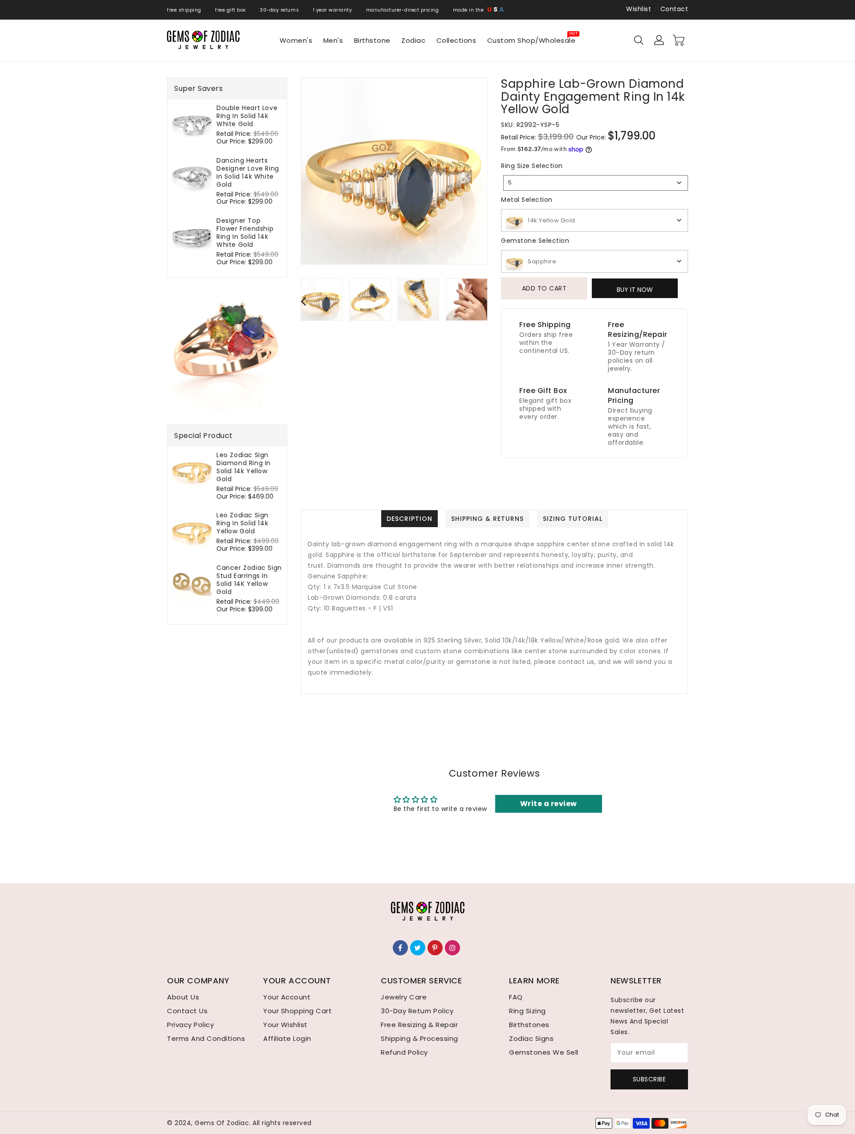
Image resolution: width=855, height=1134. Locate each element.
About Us (183, 997)
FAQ (516, 997)
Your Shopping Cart (297, 1010)
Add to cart (544, 288)
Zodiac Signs (531, 1038)
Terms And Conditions (206, 1038)
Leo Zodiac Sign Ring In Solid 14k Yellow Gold (242, 523)
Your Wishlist (285, 1024)
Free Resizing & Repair (419, 1024)
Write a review (548, 803)
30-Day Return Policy (417, 1010)
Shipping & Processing (419, 1038)
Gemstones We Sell (543, 1052)
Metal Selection (527, 199)
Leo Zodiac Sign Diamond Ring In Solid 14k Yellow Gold (243, 467)
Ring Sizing (527, 1010)
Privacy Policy (190, 1024)
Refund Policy (404, 1052)
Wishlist (638, 8)
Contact (674, 8)
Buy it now (635, 289)
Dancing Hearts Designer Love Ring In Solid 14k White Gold (247, 172)
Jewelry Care (404, 997)
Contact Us (187, 1010)
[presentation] (303, 301)
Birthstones (529, 1024)
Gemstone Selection (535, 240)
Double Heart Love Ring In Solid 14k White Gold (246, 116)
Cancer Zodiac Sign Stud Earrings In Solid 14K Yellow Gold (249, 580)
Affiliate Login (287, 1038)
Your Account (286, 997)
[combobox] (595, 183)
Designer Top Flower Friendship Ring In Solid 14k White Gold (244, 233)
